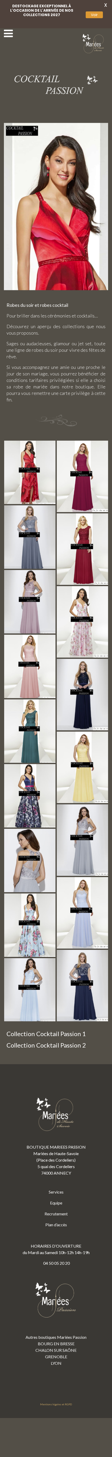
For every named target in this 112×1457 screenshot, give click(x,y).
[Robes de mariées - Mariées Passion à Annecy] (93, 44)
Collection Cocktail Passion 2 (46, 1045)
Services (56, 1191)
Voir (94, 14)
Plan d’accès (56, 1224)
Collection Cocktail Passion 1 (46, 1033)
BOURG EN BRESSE (56, 1343)
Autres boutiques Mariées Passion (56, 1337)
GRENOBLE (56, 1356)
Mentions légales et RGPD (56, 1404)
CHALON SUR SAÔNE (56, 1350)
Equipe (56, 1202)
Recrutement (56, 1213)
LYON (56, 1363)
